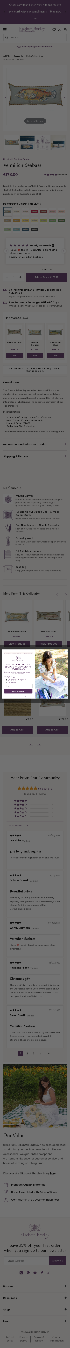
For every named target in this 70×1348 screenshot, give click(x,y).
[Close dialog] (66, 651)
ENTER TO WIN (18, 691)
